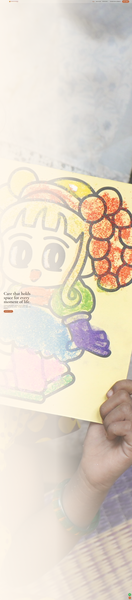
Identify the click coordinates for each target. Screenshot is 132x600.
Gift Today (125, 1)
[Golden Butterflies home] (13, 1)
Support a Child (8, 311)
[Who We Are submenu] (108, 1)
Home (93, 1)
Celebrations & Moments (115, 1)
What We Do (98, 1)
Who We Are (104, 1)
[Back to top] (130, 598)
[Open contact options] (129, 594)
